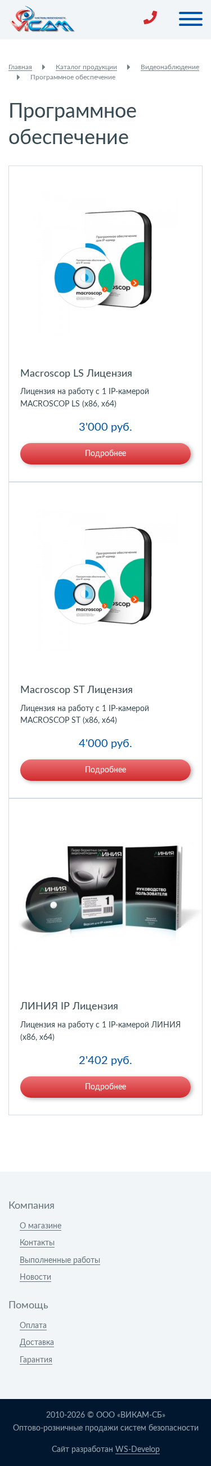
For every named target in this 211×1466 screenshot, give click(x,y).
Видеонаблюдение (170, 67)
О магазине (40, 1226)
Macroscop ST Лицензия (76, 690)
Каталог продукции (86, 67)
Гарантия (36, 1360)
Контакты (37, 1243)
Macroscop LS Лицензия (76, 374)
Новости (35, 1277)
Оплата (33, 1326)
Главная (20, 67)
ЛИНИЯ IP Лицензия (69, 1007)
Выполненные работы (60, 1260)
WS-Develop (137, 1450)
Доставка (37, 1343)
